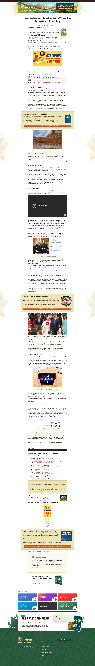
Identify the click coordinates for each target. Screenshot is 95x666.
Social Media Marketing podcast (36, 37)
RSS (65, 82)
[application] (47, 450)
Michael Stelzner (41, 557)
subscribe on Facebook (53, 228)
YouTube (55, 82)
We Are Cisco (52, 190)
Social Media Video (48, 551)
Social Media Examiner (29, 7)
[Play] (29, 450)
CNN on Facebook (39, 470)
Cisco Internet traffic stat (42, 459)
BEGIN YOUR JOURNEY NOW (65, 8)
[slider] (65, 450)
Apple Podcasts (39, 82)
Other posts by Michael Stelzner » (38, 567)
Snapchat (30, 193)
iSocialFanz (35, 44)
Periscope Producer (39, 412)
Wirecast (42, 413)
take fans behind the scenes (39, 236)
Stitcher (44, 500)
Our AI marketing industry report (47, 652)
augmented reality (53, 99)
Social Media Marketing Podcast (37, 551)
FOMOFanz (46, 44)
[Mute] (62, 450)
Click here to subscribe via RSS (38, 498)
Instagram (36, 193)
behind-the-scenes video (57, 464)
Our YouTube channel (45, 646)
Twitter (45, 458)
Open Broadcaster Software (50, 413)
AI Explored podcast (45, 564)
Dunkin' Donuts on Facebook (41, 464)
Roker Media (45, 225)
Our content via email (45, 643)
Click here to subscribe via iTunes (39, 497)
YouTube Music (50, 82)
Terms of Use (26, 647)
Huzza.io (32, 476)
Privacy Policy (31, 647)
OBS (43, 473)
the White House (46, 287)
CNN (36, 409)
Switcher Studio (63, 413)
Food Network (31, 265)
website (45, 455)
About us (43, 641)
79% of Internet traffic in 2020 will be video (51, 167)
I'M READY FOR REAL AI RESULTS (47, 308)
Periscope (42, 356)
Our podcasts (44, 644)
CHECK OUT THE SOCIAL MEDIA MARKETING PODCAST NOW (47, 546)
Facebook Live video (44, 288)
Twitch (55, 265)
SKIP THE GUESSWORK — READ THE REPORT (47, 125)
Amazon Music (60, 82)
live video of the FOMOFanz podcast (41, 469)
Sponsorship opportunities (46, 653)
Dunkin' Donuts (31, 234)
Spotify (44, 82)
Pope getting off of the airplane (48, 466)
